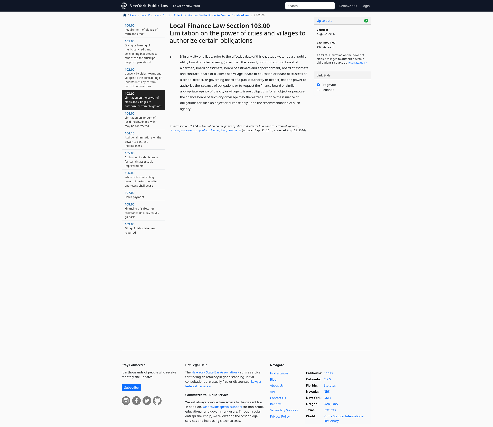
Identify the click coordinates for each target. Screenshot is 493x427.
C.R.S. (328, 379)
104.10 (143, 139)
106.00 (141, 179)
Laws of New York (186, 6)
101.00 (141, 51)
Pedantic (327, 90)
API (272, 392)
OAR (327, 404)
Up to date (324, 20)
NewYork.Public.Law (148, 5)
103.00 (143, 99)
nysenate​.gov (356, 62)
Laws (133, 15)
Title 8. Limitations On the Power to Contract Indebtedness (212, 15)
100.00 (141, 29)
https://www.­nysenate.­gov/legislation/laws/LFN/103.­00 (205, 130)
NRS (327, 391)
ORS (335, 404)
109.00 (140, 228)
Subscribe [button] (131, 387)
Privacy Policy (280, 416)
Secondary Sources (284, 410)
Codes (328, 373)
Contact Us (278, 398)
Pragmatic (328, 85)
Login (366, 6)
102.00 (143, 77)
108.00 (142, 210)
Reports (276, 404)
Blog (273, 379)
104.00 (141, 119)
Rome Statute (334, 416)
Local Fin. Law (150, 15)
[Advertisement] (342, 159)
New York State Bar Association (214, 372)
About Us (276, 385)
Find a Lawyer (280, 373)
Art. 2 (166, 15)
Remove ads (348, 6)
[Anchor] (193, 108)
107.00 (134, 195)
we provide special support (222, 407)
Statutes (330, 385)
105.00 (141, 159)
